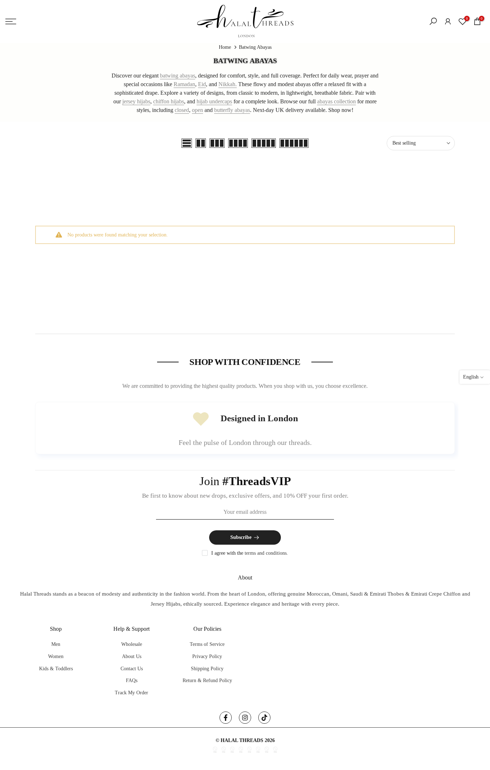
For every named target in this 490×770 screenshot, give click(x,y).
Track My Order (131, 692)
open (197, 110)
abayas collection (336, 101)
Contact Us (132, 668)
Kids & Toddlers (56, 668)
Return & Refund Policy (207, 680)
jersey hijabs (136, 101)
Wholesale (131, 644)
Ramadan (184, 84)
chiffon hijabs (168, 101)
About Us (131, 656)
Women (55, 656)
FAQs (131, 680)
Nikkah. (227, 84)
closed (182, 110)
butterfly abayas (232, 110)
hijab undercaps (214, 101)
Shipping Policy (207, 668)
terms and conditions (266, 553)
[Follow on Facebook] (226, 718)
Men (55, 644)
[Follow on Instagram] (245, 718)
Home (225, 47)
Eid (202, 84)
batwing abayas (177, 75)
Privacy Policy (207, 656)
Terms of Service (207, 644)
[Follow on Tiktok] (264, 718)
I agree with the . (249, 553)
